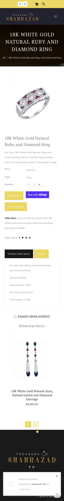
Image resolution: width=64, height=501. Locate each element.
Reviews (41, 253)
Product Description (19, 253)
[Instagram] (25, 4)
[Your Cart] (36, 4)
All (3, 57)
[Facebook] (20, 4)
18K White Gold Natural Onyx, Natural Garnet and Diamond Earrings (32, 395)
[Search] (43, 4)
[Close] (56, 476)
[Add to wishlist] (32, 359)
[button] (36, 424)
